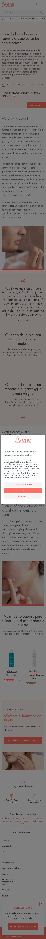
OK (23, 490)
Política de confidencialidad (20, 477)
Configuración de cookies (23, 484)
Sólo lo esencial (23, 496)
